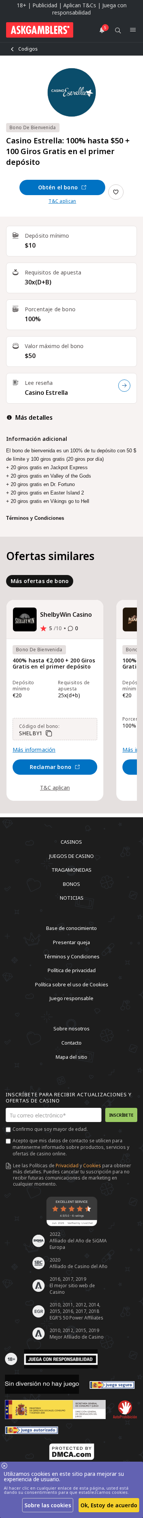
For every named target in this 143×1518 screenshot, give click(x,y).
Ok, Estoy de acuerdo (108, 1505)
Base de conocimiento (71, 928)
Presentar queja (71, 942)
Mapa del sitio (71, 1056)
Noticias (72, 897)
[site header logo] (39, 30)
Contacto (71, 1042)
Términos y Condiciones (72, 956)
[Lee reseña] (124, 386)
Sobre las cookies (47, 1505)
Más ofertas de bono (40, 581)
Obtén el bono (58, 187)
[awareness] (112, 1384)
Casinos (71, 841)
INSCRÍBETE (121, 1115)
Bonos (71, 883)
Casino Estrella (46, 392)
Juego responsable (71, 998)
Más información (34, 749)
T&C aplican (62, 201)
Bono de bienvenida (33, 127)
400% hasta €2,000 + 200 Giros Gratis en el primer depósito (54, 663)
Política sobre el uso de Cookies (71, 984)
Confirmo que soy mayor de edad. (50, 1129)
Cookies (92, 1165)
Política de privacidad (72, 970)
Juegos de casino (71, 855)
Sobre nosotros (71, 1028)
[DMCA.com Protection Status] (72, 1451)
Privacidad (67, 1165)
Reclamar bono (50, 766)
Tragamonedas (71, 869)
